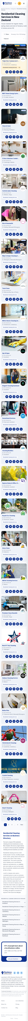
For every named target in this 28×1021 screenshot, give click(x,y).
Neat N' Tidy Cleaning (9, 646)
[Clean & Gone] (23, 124)
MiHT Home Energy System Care (12, 93)
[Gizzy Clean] (23, 546)
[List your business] (19, 3)
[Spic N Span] (23, 351)
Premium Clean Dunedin (9, 613)
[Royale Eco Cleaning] (23, 513)
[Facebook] (14, 972)
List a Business (20, 1000)
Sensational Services (8, 418)
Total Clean (5, 288)
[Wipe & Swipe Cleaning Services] (23, 253)
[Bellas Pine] (23, 708)
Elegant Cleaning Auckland (10, 386)
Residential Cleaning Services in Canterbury (14, 910)
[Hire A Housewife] (23, 221)
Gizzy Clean (6, 548)
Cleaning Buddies (7, 451)
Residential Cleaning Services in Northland (14, 935)
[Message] (17, 71)
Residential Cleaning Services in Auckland (14, 902)
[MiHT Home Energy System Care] (23, 91)
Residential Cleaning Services (10, 67)
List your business (13, 959)
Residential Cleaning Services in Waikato (14, 915)
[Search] (15, 3)
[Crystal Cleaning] (23, 773)
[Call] (21, 71)
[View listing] (6, 71)
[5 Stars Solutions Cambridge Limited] (23, 156)
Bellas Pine (5, 710)
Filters (7, 34)
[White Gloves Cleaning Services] (23, 318)
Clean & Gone (6, 126)
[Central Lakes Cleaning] (23, 188)
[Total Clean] (23, 286)
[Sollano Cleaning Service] (23, 676)
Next (22, 824)
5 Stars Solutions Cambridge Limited (13, 158)
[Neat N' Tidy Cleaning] (23, 643)
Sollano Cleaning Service (10, 678)
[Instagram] (18, 972)
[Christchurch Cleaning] (23, 740)
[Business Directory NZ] (6, 972)
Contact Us (4, 1007)
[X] (21, 972)
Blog (17, 1007)
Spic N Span (5, 353)
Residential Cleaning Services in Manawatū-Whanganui (14, 930)
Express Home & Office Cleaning (12, 483)
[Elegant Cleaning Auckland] (23, 383)
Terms (11, 1018)
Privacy (16, 1018)
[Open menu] (24, 3)
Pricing (17, 1004)
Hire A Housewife (7, 223)
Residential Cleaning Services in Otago (14, 906)
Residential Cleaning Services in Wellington (14, 920)
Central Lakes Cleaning (9, 191)
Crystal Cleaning (7, 775)
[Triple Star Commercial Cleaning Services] (23, 59)
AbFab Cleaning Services (9, 581)
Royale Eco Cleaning (8, 516)
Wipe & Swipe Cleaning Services (12, 256)
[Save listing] (10, 71)
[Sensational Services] (23, 416)
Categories (13, 8)
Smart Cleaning (7, 808)
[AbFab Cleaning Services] (23, 578)
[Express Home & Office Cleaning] (23, 481)
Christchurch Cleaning (9, 743)
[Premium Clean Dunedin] (23, 611)
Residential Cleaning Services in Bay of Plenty (14, 925)
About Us (3, 1004)
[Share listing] (14, 71)
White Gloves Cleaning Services (12, 321)
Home (3, 1000)
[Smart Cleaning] (23, 805)
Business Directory (5, 8)
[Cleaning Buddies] (23, 448)
